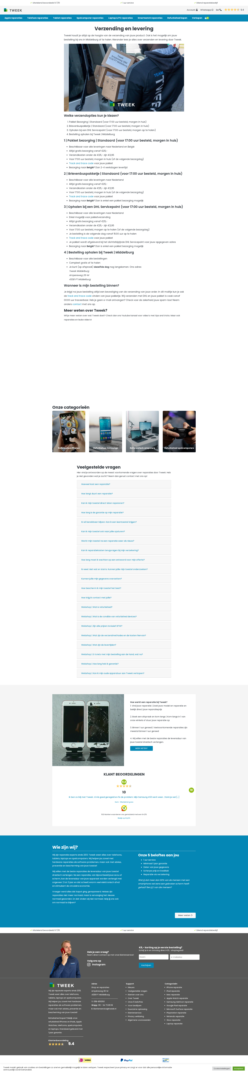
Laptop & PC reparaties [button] (120, 18)
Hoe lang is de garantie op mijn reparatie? (102, 512)
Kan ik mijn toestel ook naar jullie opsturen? (103, 531)
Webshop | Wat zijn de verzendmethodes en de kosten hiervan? (113, 635)
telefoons (62, 1025)
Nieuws (131, 987)
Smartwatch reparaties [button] (150, 18)
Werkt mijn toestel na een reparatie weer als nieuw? (107, 540)
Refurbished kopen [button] (177, 18)
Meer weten (184, 915)
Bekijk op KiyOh (124, 818)
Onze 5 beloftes (135, 1002)
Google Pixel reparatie (177, 1005)
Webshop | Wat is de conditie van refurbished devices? (109, 616)
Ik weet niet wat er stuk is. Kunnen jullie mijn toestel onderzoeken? (114, 569)
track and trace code (80, 295)
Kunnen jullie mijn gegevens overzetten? (101, 578)
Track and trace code (81, 163)
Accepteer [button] (238, 1068)
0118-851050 (99, 1001)
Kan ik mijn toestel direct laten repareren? (102, 503)
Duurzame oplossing (137, 1009)
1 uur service (128, 3)
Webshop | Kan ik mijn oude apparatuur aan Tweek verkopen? (112, 673)
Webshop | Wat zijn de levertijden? (98, 644)
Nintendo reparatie (175, 1016)
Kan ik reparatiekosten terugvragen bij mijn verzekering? (110, 550)
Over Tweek (133, 998)
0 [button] (207, 18)
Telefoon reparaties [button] (37, 18)
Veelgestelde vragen (137, 991)
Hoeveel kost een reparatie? (95, 484)
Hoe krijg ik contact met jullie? (96, 597)
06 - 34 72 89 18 (105, 1005)
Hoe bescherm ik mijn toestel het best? (101, 588)
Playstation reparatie (176, 1012)
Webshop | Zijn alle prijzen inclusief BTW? (101, 626)
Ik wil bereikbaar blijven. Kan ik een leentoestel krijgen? (109, 522)
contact (77, 304)
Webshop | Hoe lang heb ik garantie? (100, 663)
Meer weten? (141, 748)
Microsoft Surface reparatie (179, 1009)
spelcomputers (75, 1025)
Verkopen (197, 18)
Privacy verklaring (136, 1016)
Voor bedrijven (134, 1005)
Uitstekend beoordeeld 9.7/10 (46, 3)
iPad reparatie (173, 991)
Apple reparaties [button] (13, 18)
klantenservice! (127, 955)
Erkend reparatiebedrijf (207, 3)
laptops (55, 1029)
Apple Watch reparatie (177, 998)
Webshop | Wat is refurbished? (96, 607)
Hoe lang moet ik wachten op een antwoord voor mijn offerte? (113, 559)
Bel (218, 9)
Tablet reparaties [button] (62, 18)
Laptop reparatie (175, 1023)
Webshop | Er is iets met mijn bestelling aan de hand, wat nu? (112, 654)
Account (191, 9)
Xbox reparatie (173, 1020)
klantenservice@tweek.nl (105, 1008)
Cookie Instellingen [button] (222, 1068)
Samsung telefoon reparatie (180, 1002)
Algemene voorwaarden (139, 1020)
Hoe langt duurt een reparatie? (97, 493)
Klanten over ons (136, 994)
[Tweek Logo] (16, 9)
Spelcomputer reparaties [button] (90, 18)
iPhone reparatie (174, 987)
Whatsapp (206, 9)
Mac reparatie (173, 994)
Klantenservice (134, 1012)
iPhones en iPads (67, 1021)
